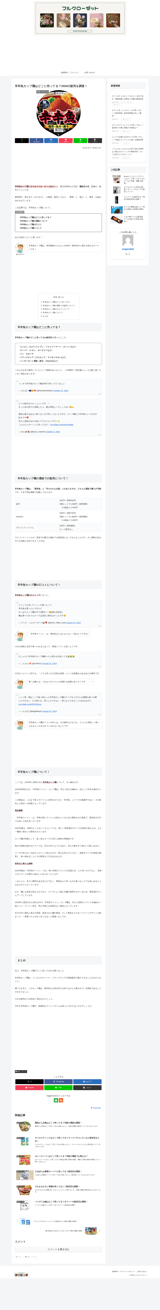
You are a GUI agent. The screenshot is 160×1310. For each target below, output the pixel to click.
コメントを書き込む (58, 1249)
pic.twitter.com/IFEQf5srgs (30, 704)
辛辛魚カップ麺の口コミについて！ (57, 309)
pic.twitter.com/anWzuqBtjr (61, 425)
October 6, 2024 (53, 432)
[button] (95, 140)
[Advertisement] (80, 53)
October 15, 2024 (60, 391)
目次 (55, 297)
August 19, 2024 (74, 623)
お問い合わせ (141, 1271)
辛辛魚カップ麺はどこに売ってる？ (57, 302)
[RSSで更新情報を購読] (61, 1100)
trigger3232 (128, 249)
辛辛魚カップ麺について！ (53, 312)
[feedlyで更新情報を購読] (56, 1100)
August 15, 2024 (49, 663)
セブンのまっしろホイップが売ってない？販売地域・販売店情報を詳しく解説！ (126, 113)
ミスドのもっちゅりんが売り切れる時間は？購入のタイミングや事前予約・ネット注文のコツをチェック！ (127, 151)
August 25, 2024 (49, 711)
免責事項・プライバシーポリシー (123, 1271)
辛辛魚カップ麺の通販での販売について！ (59, 305)
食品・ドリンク (21, 1071)
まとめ (45, 316)
